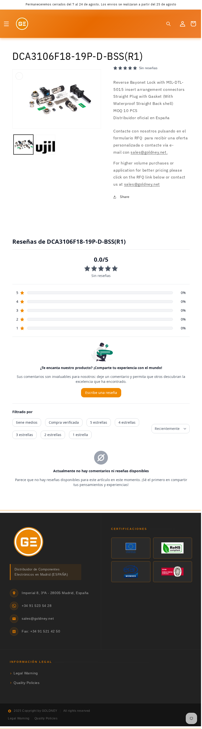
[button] (6, 23)
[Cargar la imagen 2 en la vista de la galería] (44, 143)
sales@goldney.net (140, 184)
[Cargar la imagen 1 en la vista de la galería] (23, 143)
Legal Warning (26, 673)
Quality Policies (27, 683)
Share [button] (123, 196)
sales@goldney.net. (147, 152)
